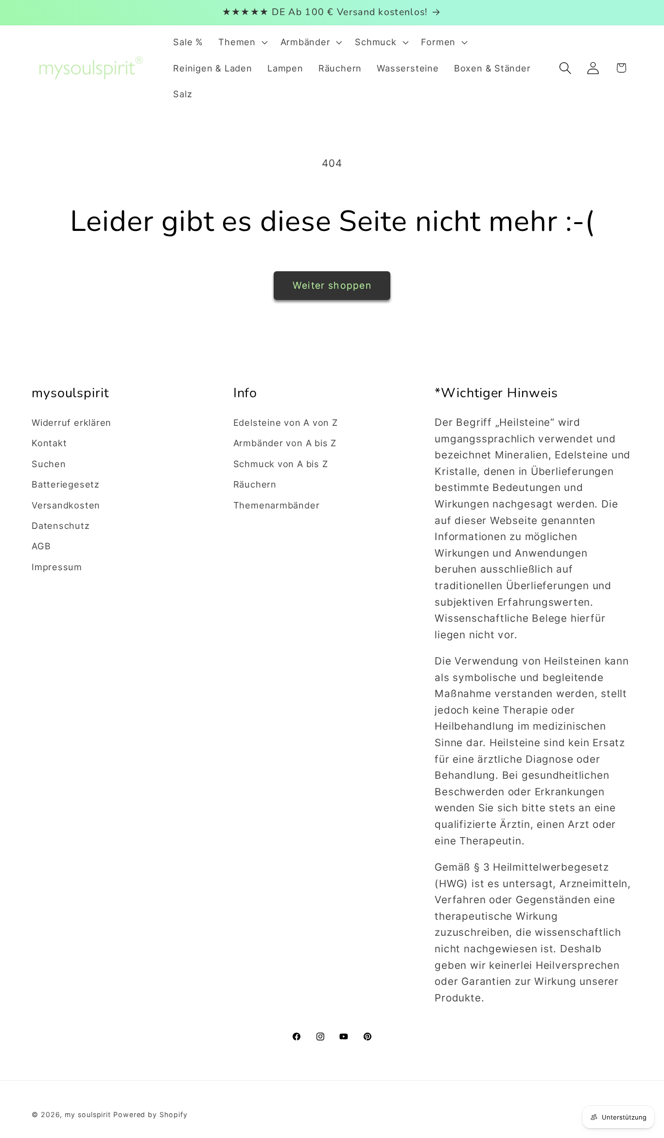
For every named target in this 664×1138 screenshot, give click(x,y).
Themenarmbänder (276, 505)
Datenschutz (61, 525)
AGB (41, 546)
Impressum (57, 566)
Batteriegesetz (66, 484)
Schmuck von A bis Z (280, 463)
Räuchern (255, 484)
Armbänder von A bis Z (284, 443)
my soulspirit (89, 1114)
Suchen (49, 463)
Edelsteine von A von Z (285, 422)
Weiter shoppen (332, 285)
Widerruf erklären (71, 422)
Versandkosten (66, 505)
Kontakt (49, 443)
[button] (242, 42)
